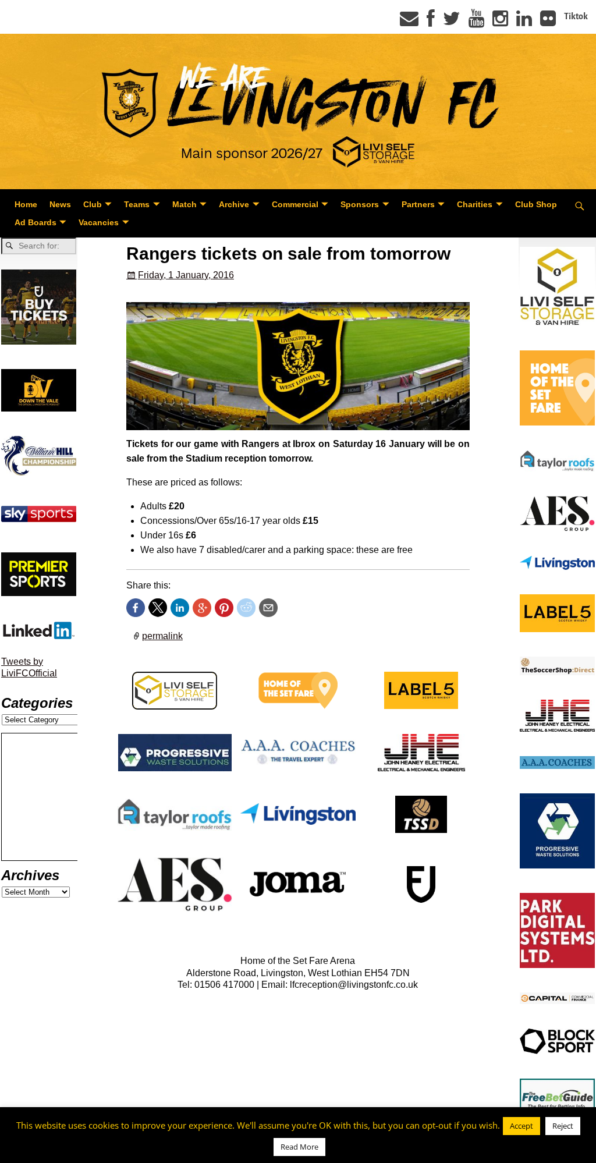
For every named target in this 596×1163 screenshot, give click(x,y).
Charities (474, 204)
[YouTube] (476, 22)
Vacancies (99, 222)
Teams (137, 204)
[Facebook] (431, 22)
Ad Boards (35, 222)
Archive (234, 204)
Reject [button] (562, 1126)
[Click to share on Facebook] (135, 607)
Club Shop (536, 204)
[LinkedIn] (524, 22)
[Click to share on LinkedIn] (180, 607)
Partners (418, 204)
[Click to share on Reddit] (246, 607)
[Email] (409, 22)
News (60, 204)
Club (92, 204)
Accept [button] (521, 1126)
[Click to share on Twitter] (157, 607)
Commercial (295, 204)
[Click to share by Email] (268, 607)
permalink (162, 636)
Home (26, 204)
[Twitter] (451, 22)
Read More (299, 1146)
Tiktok (576, 16)
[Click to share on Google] (202, 607)
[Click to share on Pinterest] (224, 607)
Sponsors (359, 204)
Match (184, 204)
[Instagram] (500, 22)
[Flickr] (548, 22)
